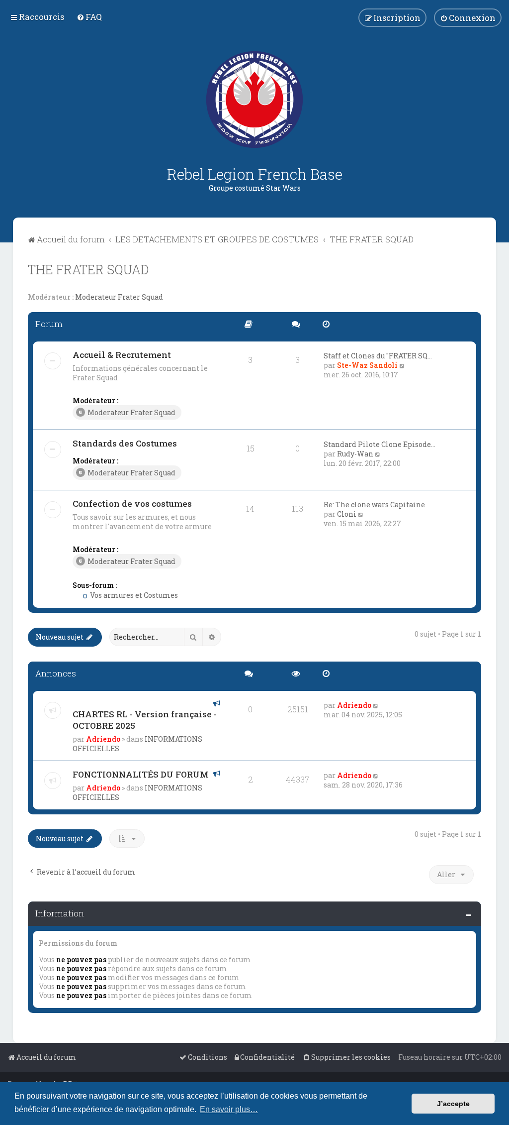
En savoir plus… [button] (229, 1109)
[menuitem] (89, 16)
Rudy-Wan (355, 453)
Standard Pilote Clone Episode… (379, 444)
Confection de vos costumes (132, 503)
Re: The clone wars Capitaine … (377, 504)
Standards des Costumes (125, 443)
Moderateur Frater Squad (119, 297)
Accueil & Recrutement (122, 354)
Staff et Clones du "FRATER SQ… (378, 355)
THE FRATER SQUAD (88, 269)
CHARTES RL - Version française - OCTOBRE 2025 (145, 719)
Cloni (346, 514)
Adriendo (103, 739)
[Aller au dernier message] (376, 705)
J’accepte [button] (453, 1104)
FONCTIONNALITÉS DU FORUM (141, 774)
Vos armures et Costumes (133, 595)
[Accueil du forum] (254, 99)
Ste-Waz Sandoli (367, 365)
